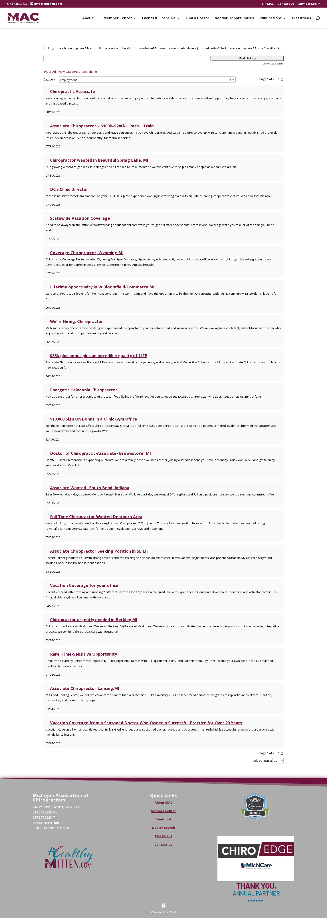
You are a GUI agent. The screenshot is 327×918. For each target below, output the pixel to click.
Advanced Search (273, 63)
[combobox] (147, 79)
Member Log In (309, 4)
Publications (271, 18)
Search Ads (90, 72)
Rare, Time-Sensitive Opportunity (83, 654)
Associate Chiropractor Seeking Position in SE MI (99, 551)
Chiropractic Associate (72, 91)
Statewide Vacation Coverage (80, 218)
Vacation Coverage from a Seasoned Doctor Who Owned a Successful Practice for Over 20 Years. (146, 722)
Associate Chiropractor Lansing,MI (84, 688)
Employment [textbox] (145, 80)
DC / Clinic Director (69, 189)
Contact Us (286, 4)
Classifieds (301, 18)
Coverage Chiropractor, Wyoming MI (86, 252)
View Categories (69, 72)
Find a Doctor (197, 18)
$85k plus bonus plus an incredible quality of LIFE (98, 355)
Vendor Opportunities (234, 18)
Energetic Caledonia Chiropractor (83, 390)
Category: (49, 79)
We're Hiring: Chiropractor (76, 321)
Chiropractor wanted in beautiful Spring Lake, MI (99, 160)
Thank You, (255, 885)
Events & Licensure (159, 18)
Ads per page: (262, 761)
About (87, 18)
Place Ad (50, 72)
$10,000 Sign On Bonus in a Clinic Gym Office (93, 419)
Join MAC (267, 4)
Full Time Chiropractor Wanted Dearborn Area (96, 516)
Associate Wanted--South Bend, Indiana (89, 487)
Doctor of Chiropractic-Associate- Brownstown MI (100, 453)
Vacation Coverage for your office (84, 585)
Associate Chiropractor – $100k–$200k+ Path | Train (102, 126)
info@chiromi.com (46, 823)
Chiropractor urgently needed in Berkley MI (93, 619)
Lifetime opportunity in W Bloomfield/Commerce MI (102, 287)
